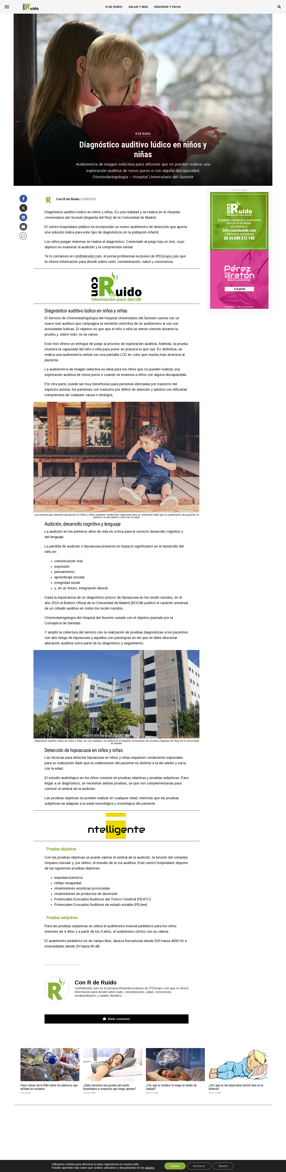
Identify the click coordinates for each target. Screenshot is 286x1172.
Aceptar (175, 1166)
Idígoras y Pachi (167, 6)
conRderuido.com (88, 256)
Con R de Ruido (68, 199)
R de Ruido (114, 6)
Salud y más (138, 6)
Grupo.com (170, 256)
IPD (158, 256)
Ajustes (223, 1166)
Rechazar (199, 1166)
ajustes (149, 1167)
